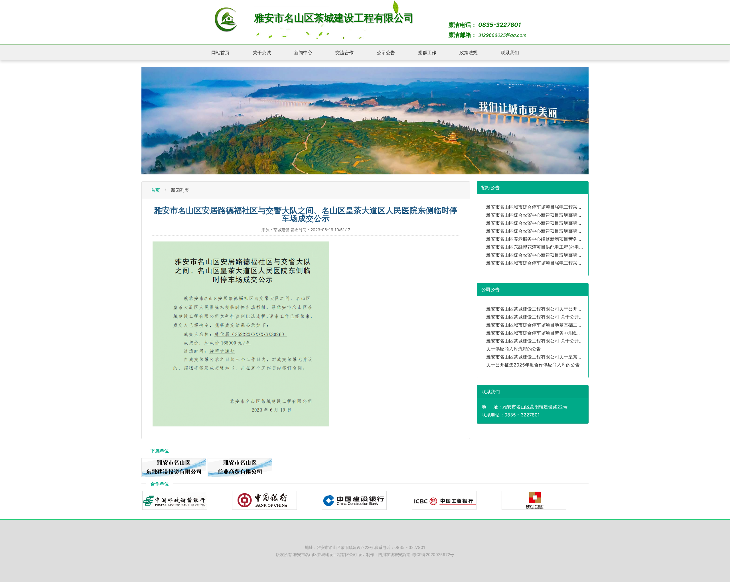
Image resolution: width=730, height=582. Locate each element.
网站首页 (220, 52)
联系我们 (510, 52)
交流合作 (344, 52)
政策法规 (468, 52)
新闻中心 (303, 52)
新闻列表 (180, 190)
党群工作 (427, 52)
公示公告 (386, 52)
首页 (155, 190)
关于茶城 (262, 52)
